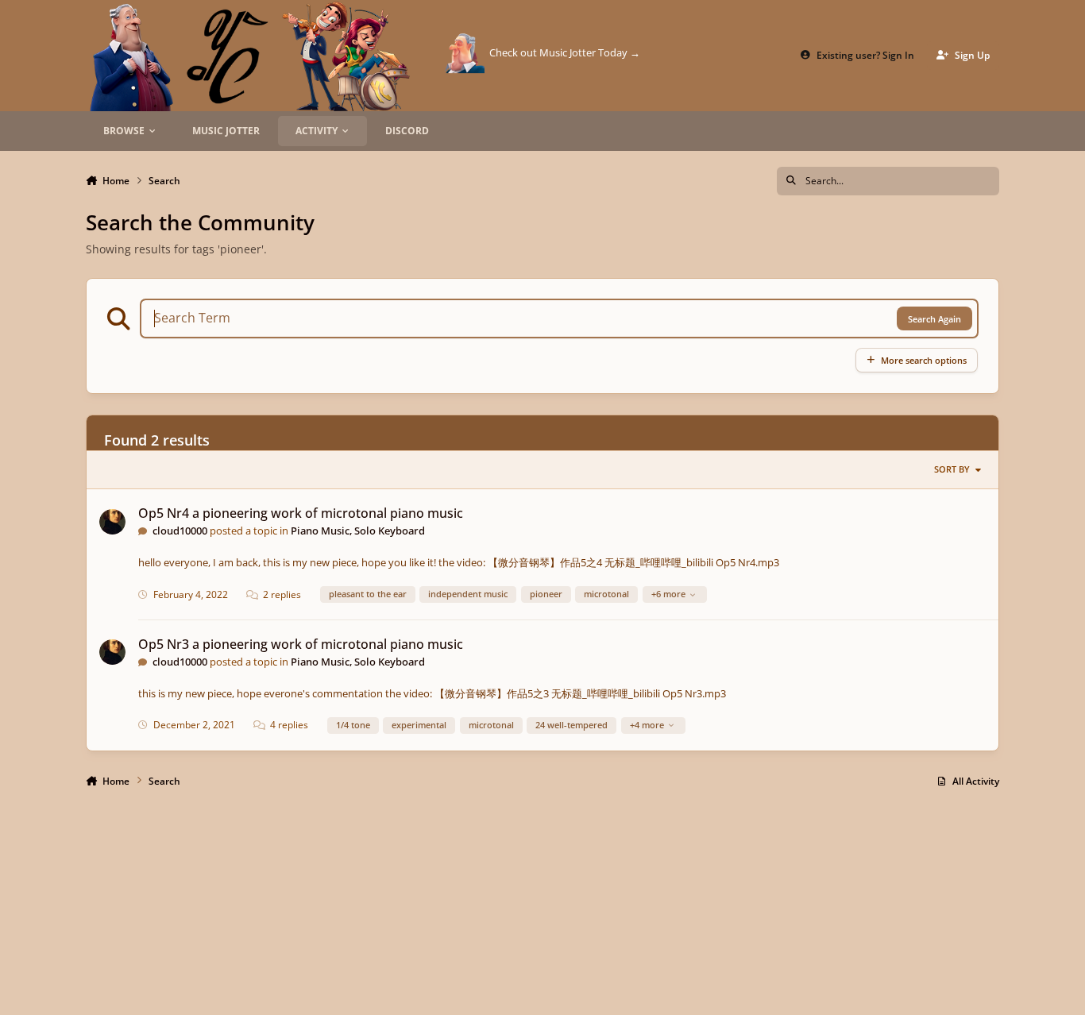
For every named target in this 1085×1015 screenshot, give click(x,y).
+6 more (668, 594)
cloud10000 (180, 530)
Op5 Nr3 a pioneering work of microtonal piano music (300, 644)
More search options (924, 360)
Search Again (934, 319)
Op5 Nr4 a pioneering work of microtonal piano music (300, 513)
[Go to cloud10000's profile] (112, 522)
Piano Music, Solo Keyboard (358, 530)
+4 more (647, 725)
